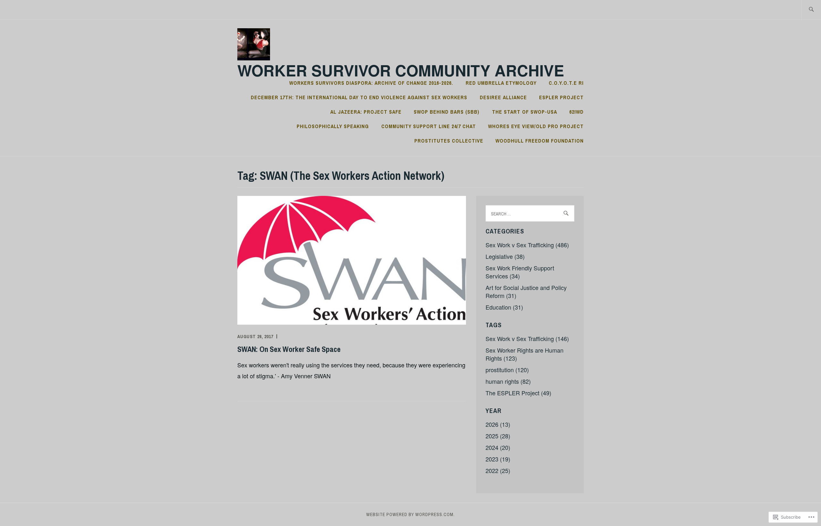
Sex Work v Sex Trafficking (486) (527, 245)
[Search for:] (811, 10)
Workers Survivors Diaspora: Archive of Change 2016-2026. (371, 82)
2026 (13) (498, 424)
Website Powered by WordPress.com (409, 514)
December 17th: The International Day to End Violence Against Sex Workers (359, 97)
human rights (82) (508, 381)
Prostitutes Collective (448, 140)
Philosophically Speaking (333, 126)
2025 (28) (498, 436)
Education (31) (504, 307)
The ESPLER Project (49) (518, 393)
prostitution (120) (507, 369)
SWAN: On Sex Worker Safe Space (289, 349)
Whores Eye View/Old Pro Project (536, 126)
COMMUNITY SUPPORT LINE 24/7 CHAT (428, 126)
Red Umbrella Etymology (501, 82)
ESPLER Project (561, 97)
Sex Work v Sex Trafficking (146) (527, 338)
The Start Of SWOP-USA (524, 111)
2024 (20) (498, 447)
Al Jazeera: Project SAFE (366, 111)
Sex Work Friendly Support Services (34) (520, 272)
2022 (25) (498, 470)
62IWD (576, 111)
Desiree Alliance (503, 97)
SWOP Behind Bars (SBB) (446, 111)
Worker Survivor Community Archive (400, 70)
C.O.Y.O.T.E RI (566, 82)
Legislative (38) (505, 256)
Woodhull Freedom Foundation (539, 140)
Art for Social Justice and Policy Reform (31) (526, 291)
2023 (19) (498, 459)
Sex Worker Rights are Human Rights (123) (524, 354)
